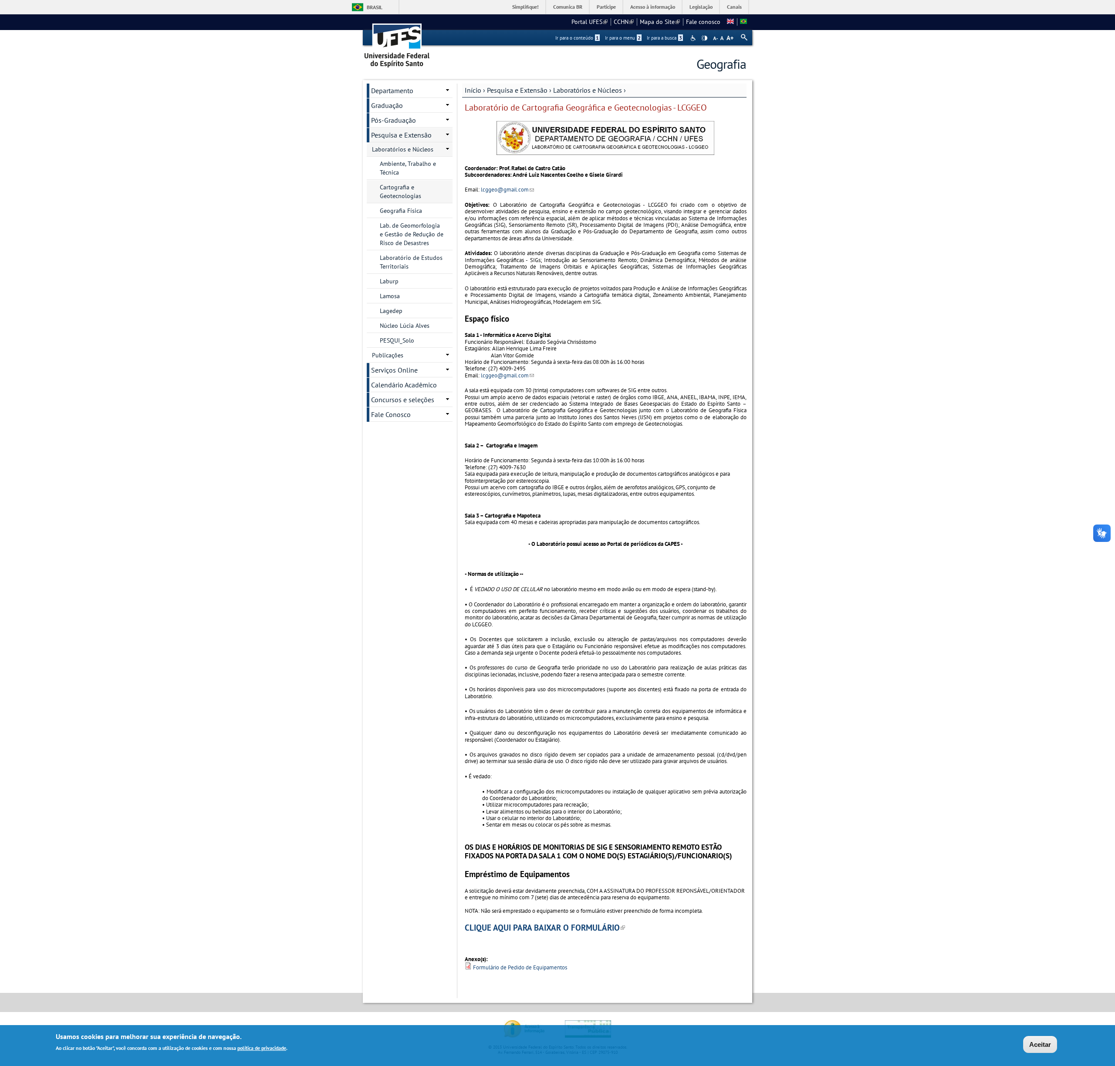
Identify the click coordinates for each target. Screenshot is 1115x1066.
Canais (734, 6)
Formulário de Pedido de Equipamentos (520, 967)
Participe (606, 6)
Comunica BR (567, 6)
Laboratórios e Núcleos (587, 90)
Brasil (374, 7)
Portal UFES (589, 22)
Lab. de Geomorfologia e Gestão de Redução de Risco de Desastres (411, 234)
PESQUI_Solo (397, 340)
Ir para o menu (623, 38)
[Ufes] (397, 42)
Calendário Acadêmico (404, 384)
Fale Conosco (391, 414)
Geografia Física (401, 211)
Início (473, 90)
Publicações (387, 355)
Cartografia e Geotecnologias (400, 191)
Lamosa (390, 296)
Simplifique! (525, 6)
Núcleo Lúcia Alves (404, 326)
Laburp (389, 281)
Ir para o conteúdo (577, 38)
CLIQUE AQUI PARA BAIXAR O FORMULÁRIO (545, 927)
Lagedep (391, 311)
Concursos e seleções (402, 399)
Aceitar (1040, 1044)
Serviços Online (394, 370)
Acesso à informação (652, 6)
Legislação (701, 6)
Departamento (392, 90)
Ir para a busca (664, 38)
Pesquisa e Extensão (517, 90)
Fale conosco (703, 22)
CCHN (624, 22)
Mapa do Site (660, 22)
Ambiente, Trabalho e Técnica (408, 168)
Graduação (387, 105)
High (704, 38)
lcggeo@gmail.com (507, 189)
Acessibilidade (694, 38)
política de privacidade (261, 1048)
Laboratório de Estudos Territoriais (411, 262)
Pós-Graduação (393, 120)
